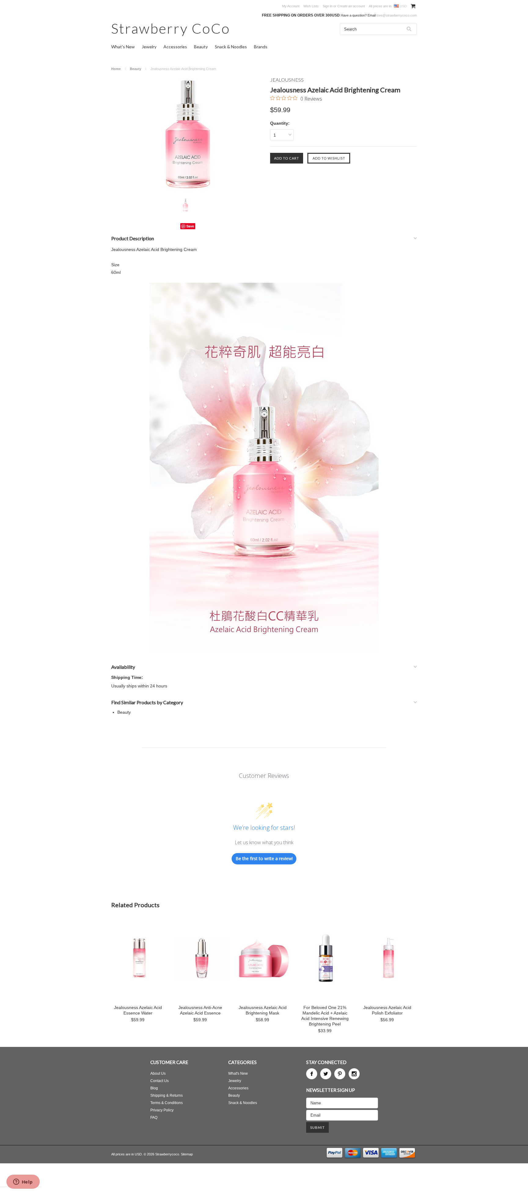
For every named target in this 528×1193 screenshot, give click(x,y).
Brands (260, 46)
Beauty (201, 46)
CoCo (170, 28)
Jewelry (149, 46)
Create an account (351, 6)
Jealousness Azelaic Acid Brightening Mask (263, 1010)
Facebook (311, 1073)
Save (190, 226)
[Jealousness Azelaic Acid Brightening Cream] (187, 134)
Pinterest (339, 1073)
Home (116, 69)
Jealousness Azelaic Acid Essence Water (138, 1010)
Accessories (175, 46)
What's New (123, 46)
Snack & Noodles (231, 46)
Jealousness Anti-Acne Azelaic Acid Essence (200, 1010)
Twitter (325, 1073)
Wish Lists (311, 6)
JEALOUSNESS (287, 80)
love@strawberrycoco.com (396, 15)
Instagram (354, 1073)
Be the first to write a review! (264, 858)
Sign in (327, 6)
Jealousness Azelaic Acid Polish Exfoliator (387, 1010)
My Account (290, 6)
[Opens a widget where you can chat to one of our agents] (23, 1182)
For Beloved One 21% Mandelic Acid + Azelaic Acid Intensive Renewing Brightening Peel (325, 1015)
